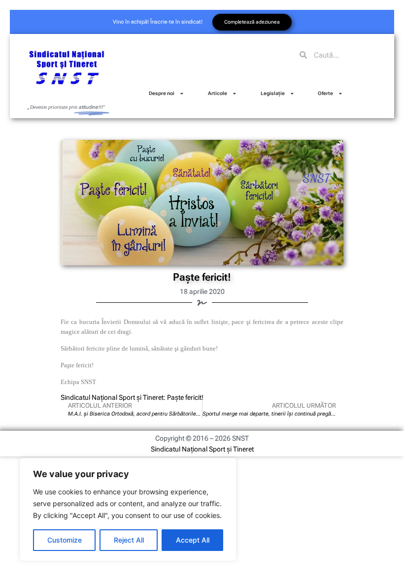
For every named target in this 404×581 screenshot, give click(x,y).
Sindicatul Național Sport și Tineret (202, 449)
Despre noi (161, 93)
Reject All (129, 540)
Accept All (192, 540)
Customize (64, 540)
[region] (128, 509)
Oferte (325, 93)
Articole (217, 93)
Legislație (273, 93)
